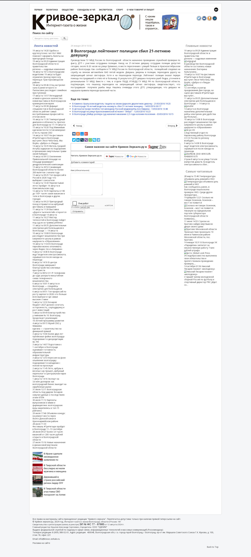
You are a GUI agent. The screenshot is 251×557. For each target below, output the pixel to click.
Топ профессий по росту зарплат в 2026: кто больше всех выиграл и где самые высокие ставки (50, 295)
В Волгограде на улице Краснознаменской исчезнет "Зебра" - (111, 111)
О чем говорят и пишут (140, 9)
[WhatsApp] (90, 140)
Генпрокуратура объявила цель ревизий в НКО (199, 185)
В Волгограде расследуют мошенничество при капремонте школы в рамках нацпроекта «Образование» (49, 237)
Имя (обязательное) (80, 170)
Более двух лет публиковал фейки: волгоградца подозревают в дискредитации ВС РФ (48, 337)
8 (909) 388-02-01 (60, 532)
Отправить (78, 211)
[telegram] (98, 140)
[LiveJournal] (82, 140)
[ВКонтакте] (74, 134)
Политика (52, 9)
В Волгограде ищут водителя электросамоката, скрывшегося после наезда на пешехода (49, 255)
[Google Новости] (136, 156)
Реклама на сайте (41, 543)
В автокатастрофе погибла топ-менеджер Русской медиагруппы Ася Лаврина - (120, 108)
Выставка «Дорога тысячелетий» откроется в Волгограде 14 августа (49, 212)
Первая (38, 9)
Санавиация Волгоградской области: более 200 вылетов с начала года (48, 170)
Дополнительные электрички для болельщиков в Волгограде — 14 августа (49, 228)
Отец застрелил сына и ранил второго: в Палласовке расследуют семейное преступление (50, 89)
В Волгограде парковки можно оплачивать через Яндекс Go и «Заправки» (48, 246)
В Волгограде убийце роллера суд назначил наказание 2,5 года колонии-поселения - (122, 114)
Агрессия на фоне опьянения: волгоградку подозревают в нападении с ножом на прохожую (49, 361)
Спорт (119, 9)
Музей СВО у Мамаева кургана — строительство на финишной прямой (47, 327)
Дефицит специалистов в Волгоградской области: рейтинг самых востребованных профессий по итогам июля (48, 111)
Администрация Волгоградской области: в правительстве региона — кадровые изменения (49, 65)
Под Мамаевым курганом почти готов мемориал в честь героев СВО (49, 130)
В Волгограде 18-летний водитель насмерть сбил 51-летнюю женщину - (116, 106)
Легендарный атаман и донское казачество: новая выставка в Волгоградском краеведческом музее (49, 99)
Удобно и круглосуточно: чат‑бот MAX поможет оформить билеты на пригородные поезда (48, 54)
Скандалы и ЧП (86, 9)
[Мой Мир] (82, 134)
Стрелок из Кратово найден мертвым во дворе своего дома (198, 230)
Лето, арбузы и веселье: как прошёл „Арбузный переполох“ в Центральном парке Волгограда (49, 372)
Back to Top (212, 547)
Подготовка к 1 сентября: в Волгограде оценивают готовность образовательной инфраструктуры (47, 349)
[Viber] (86, 140)
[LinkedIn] (78, 140)
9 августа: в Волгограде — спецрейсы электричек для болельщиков (47, 286)
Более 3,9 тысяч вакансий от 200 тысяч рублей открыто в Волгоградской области (48, 435)
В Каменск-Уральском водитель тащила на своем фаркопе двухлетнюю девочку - (121, 103)
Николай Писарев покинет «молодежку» (200, 275)
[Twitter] (74, 140)
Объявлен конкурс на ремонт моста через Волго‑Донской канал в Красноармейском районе (49, 417)
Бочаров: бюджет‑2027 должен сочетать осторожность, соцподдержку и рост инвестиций (48, 306)
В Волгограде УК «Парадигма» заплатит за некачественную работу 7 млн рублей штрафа (200, 253)
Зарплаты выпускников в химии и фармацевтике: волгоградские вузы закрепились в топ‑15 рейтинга (48, 405)
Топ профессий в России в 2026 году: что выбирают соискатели (49, 178)
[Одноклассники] (78, 134)
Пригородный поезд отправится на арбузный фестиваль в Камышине (48, 204)
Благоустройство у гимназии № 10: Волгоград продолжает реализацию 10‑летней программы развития (49, 316)
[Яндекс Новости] (114, 156)
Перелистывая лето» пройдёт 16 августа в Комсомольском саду (48, 185)
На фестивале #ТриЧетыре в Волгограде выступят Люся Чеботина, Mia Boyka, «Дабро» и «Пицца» (48, 139)
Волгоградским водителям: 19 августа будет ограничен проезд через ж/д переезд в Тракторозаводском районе (48, 77)
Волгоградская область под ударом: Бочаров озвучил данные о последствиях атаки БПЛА (48, 393)
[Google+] (86, 134)
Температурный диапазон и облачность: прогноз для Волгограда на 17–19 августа (49, 122)
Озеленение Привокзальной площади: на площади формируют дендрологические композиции (48, 160)
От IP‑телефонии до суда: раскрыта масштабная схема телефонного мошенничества (49, 277)
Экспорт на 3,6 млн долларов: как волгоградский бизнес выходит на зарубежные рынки (49, 382)
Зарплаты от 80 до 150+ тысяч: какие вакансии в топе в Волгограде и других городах (49, 194)
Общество (67, 9)
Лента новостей (46, 46)
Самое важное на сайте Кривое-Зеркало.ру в (116, 147)
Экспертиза (105, 9)
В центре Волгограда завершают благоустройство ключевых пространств (46, 266)
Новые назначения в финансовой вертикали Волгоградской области (49, 445)
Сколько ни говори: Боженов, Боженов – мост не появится (198, 208)
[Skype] (94, 140)
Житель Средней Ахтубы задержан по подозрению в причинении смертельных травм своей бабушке (49, 150)
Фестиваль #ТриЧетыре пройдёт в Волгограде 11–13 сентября (49, 426)
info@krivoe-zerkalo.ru (49, 539)
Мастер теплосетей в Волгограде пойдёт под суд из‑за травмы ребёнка (49, 220)
